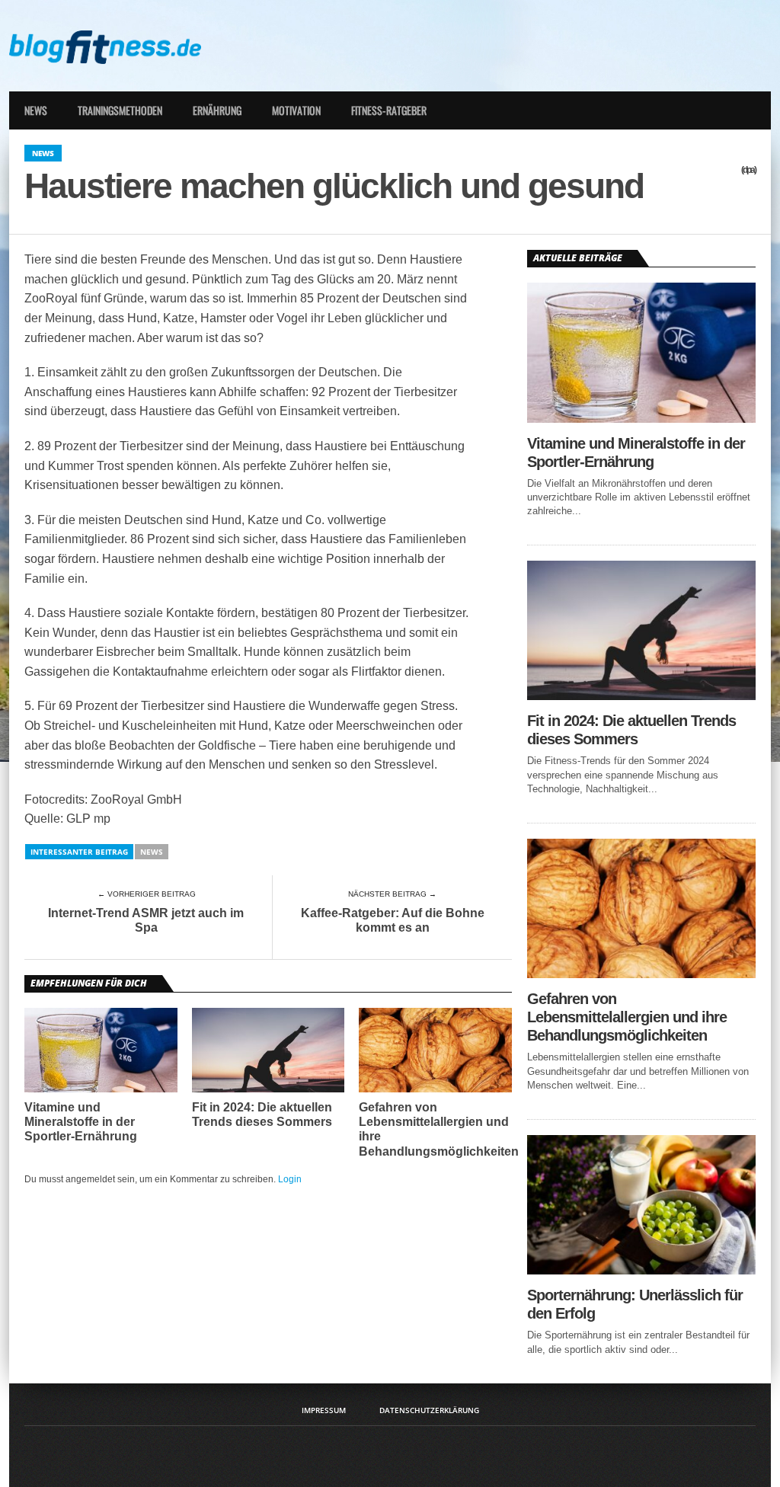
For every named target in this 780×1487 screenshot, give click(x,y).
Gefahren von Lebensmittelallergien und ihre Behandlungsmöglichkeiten (439, 1129)
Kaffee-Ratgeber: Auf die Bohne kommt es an (392, 920)
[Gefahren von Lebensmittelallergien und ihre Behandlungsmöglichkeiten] (641, 973)
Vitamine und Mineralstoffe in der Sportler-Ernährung (80, 1122)
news (151, 851)
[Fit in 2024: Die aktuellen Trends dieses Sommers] (641, 695)
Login (290, 1179)
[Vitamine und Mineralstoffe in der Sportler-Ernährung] (641, 418)
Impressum (324, 1410)
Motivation (296, 110)
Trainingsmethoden (120, 110)
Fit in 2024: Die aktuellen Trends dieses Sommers (262, 1114)
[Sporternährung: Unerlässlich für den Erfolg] (641, 1270)
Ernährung (217, 110)
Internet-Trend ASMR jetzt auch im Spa (146, 920)
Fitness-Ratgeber (389, 110)
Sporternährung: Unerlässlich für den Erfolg (635, 1304)
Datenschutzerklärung (429, 1410)
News (35, 110)
